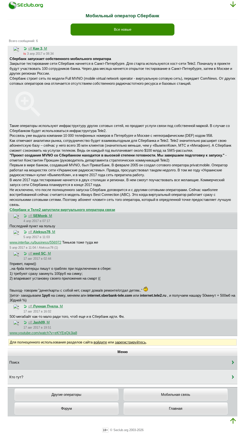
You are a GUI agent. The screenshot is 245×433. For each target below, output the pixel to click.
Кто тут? (16, 377)
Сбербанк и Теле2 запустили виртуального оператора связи (62, 210)
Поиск (14, 362)
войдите (100, 342)
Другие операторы (66, 395)
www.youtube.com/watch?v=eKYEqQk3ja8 (43, 333)
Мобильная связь (175, 395)
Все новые (122, 29)
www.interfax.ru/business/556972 (35, 242)
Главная (175, 408)
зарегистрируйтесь (130, 342)
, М (37, 48)
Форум (66, 408)
